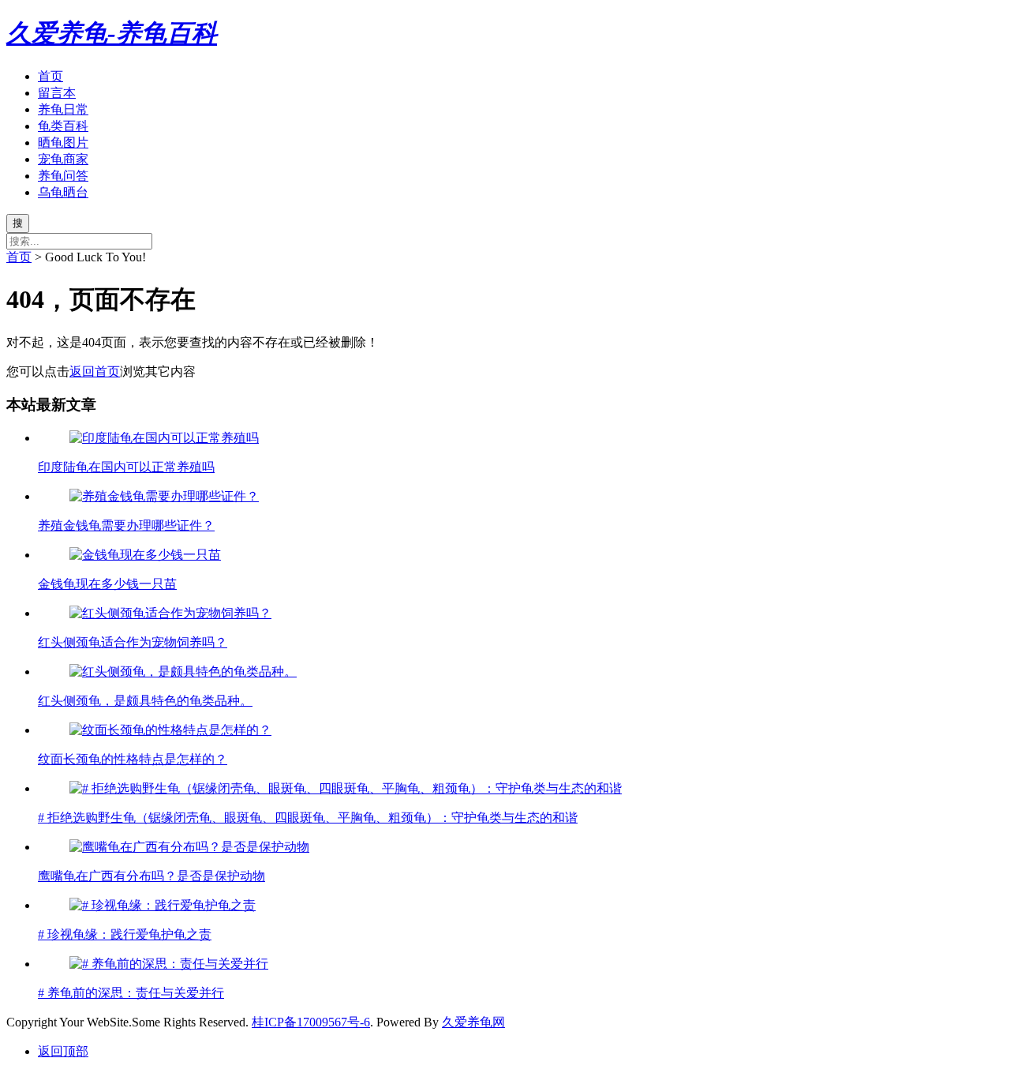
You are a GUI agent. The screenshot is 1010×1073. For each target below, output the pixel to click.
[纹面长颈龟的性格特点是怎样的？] (170, 730)
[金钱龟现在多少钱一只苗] (145, 554)
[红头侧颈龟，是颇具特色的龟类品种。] (183, 671)
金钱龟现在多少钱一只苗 (107, 584)
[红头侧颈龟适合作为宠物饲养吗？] (170, 613)
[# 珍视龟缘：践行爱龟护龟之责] (162, 905)
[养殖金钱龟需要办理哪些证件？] (164, 496)
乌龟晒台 (63, 192)
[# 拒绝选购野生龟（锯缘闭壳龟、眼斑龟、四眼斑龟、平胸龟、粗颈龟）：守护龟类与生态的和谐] (345, 788)
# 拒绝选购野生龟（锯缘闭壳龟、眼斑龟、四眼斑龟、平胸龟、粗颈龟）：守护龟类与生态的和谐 (308, 817)
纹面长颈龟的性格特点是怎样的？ (132, 759)
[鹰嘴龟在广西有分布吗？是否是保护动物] (189, 847)
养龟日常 (63, 109)
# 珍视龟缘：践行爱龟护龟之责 (124, 934)
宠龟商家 (63, 159)
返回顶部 (63, 1051)
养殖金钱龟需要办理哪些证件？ (126, 525)
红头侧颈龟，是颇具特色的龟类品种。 (145, 700)
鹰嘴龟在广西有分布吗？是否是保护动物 (151, 876)
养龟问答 (63, 175)
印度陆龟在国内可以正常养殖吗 (126, 467)
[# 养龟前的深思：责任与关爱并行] (168, 963)
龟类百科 (63, 126)
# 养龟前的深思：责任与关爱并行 (131, 993)
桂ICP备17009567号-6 (311, 1022)
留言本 (57, 92)
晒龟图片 (63, 142)
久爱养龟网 (473, 1022)
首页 (50, 76)
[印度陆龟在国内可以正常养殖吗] (164, 438)
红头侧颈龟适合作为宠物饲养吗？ (132, 642)
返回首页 (94, 371)
